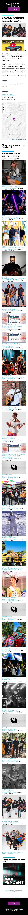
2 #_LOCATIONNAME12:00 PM (10, 218)
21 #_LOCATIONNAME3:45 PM (10, 711)
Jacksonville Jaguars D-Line (9, 678)
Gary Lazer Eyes (12, 567)
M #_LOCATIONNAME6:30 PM (10, 853)
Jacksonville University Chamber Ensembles (13, 456)
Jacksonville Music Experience (14, 909)
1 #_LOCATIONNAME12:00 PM (10, 188)
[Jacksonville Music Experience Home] (8, 5)
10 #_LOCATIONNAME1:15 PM (10, 440)
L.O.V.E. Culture (10, 820)
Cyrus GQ (14, 277)
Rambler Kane (11, 407)
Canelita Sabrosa (8, 790)
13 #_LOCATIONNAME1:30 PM (10, 477)
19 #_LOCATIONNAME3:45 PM (10, 650)
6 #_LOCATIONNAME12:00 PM (10, 329)
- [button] (3, 112)
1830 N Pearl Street (8, 95)
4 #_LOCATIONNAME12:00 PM (10, 280)
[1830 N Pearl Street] (14, 119)
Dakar (11, 216)
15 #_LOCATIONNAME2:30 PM (10, 539)
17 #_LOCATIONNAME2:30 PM (10, 600)
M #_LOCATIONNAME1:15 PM (9, 378)
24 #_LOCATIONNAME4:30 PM (10, 761)
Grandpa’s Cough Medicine (11, 759)
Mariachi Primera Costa (9, 506)
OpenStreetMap (14, 139)
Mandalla (13, 247)
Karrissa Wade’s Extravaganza (9, 598)
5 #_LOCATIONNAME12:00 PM (10, 310)
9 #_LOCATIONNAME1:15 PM (9, 409)
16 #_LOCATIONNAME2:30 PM (10, 570)
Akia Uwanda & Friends (8, 437)
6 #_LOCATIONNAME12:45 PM (10, 348)
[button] (14, 9)
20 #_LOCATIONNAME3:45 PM (10, 681)
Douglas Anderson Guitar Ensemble (12, 345)
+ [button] (3, 107)
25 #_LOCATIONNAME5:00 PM (10, 792)
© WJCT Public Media (14, 910)
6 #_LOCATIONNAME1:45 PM (9, 458)
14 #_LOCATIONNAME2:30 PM (10, 508)
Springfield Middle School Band (12, 326)
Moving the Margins (9, 475)
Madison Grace (11, 186)
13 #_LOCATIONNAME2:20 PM (10, 619)
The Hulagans (11, 648)
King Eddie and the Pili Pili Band (10, 537)
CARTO (24, 139)
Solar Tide (10, 308)
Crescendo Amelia (13, 376)
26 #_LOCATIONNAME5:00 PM (10, 823)
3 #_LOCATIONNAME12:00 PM (10, 249)
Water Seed (12, 851)
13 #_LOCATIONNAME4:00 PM (10, 730)
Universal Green (9, 709)
